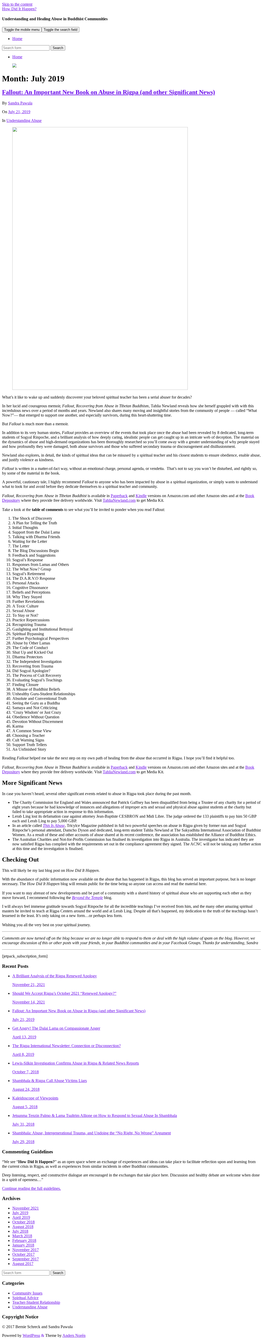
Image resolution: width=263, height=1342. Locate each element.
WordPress (31, 1335)
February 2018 (24, 1240)
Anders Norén (74, 1335)
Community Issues (27, 1293)
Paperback (119, 496)
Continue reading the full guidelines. (31, 1188)
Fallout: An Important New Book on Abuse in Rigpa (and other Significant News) (108, 92)
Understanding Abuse (24, 120)
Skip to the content (17, 4)
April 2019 (21, 1217)
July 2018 (20, 1231)
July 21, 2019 (19, 112)
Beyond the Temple (87, 897)
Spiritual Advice (25, 1298)
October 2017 (23, 1254)
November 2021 (25, 1208)
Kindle (141, 496)
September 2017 (25, 1259)
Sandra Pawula (20, 103)
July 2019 (20, 1213)
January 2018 (23, 1245)
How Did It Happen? (19, 9)
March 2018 (22, 1236)
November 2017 (25, 1250)
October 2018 (23, 1222)
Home (17, 38)
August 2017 (22, 1263)
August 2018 (22, 1226)
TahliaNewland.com (119, 500)
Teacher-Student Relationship (36, 1302)
